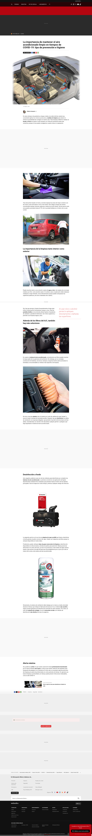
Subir (77, 803)
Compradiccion (65, 813)
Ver (47, 726)
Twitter (76, 4)
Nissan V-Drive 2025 (36, 772)
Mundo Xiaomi (13, 816)
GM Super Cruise (38, 789)
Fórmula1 (13, 780)
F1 (49, 4)
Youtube (78, 4)
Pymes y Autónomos (76, 811)
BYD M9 (43, 772)
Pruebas (16, 4)
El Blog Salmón (75, 809)
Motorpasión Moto (55, 811)
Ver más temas (15, 792)
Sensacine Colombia (35, 826)
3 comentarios (27, 52)
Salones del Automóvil (13, 784)
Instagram (73, 4)
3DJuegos (23, 809)
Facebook (71, 4)
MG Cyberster (66, 772)
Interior (40, 692)
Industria (23, 4)
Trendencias (65, 809)
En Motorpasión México (47, 682)
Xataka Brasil (13, 826)
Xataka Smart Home (14, 815)
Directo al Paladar (45, 809)
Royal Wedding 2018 (27, 789)
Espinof (33, 811)
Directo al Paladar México (45, 825)
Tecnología (37, 783)
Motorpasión (54, 809)
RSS (62, 792)
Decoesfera (65, 811)
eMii (12, 789)
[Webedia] (78, 1)
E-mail (38, 52)
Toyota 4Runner (59, 772)
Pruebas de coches (39, 780)
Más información (47, 834)
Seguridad (35, 692)
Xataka (12, 809)
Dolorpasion (13, 787)
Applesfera (13, 813)
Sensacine (34, 809)
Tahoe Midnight (38, 787)
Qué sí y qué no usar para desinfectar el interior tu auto (54, 685)
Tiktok (80, 4)
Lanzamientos (43, 4)
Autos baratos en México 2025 (25, 772)
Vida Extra (23, 811)
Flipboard (36, 52)
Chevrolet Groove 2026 (51, 772)
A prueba (22, 33)
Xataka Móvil (13, 811)
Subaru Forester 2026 (74, 772)
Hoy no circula (33, 4)
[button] (32, 111)
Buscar (78, 798)
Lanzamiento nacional (28, 787)
